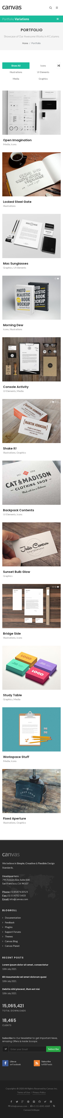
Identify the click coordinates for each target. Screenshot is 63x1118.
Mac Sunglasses (15, 263)
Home (25, 43)
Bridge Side (12, 633)
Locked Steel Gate (17, 202)
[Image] (28, 113)
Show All (15, 65)
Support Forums (13, 931)
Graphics (43, 78)
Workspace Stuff (16, 757)
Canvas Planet (12, 945)
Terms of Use (23, 1092)
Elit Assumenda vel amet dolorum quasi (24, 976)
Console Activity (16, 387)
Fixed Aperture (14, 818)
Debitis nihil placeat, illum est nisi (21, 989)
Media (16, 78)
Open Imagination (17, 140)
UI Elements (43, 72)
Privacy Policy (39, 1092)
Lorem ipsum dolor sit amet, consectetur (25, 964)
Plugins (9, 927)
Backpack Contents (18, 510)
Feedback (9, 922)
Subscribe (53, 1048)
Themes (9, 936)
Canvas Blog (11, 941)
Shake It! (10, 448)
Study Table (12, 695)
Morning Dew (13, 325)
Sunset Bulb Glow (16, 572)
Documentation (13, 917)
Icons (43, 65)
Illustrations (16, 72)
